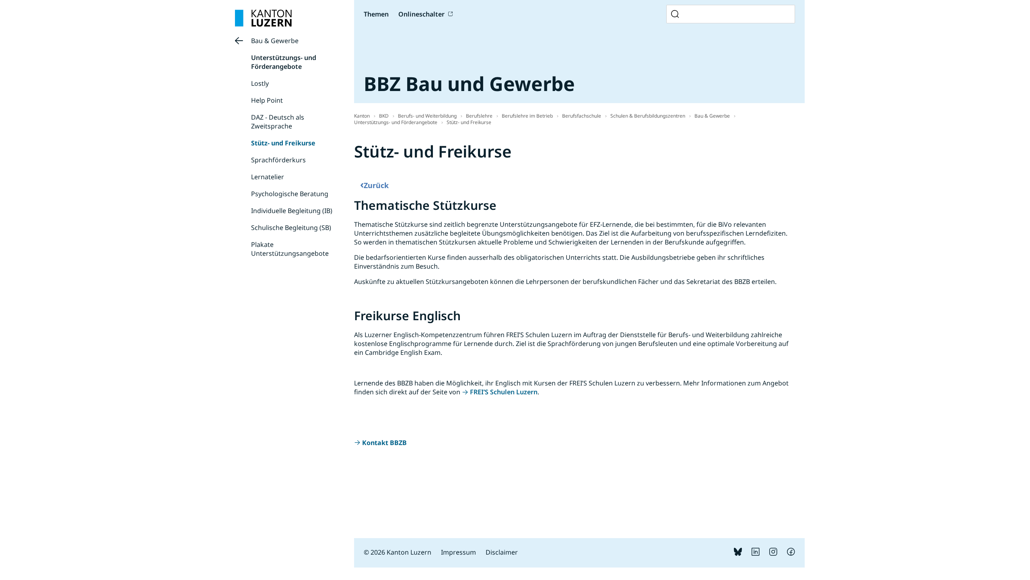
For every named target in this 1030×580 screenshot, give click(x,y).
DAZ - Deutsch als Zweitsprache (277, 121)
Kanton (362, 115)
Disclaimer (502, 552)
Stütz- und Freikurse (283, 143)
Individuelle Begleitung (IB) (291, 210)
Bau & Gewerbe (275, 40)
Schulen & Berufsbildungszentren (647, 115)
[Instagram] (773, 553)
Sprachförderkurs (278, 159)
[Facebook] (791, 553)
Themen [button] (376, 14)
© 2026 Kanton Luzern (397, 552)
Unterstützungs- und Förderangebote (283, 62)
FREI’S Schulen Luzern (504, 391)
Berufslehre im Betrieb (527, 115)
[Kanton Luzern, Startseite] (263, 18)
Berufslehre (479, 115)
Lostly (260, 83)
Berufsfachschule (581, 115)
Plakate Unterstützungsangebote (290, 249)
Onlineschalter (421, 14)
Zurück (374, 184)
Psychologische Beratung (289, 193)
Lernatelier (267, 176)
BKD (384, 115)
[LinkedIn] (756, 553)
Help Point (267, 100)
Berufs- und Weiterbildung (427, 115)
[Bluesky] (738, 553)
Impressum (458, 552)
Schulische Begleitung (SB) (291, 227)
